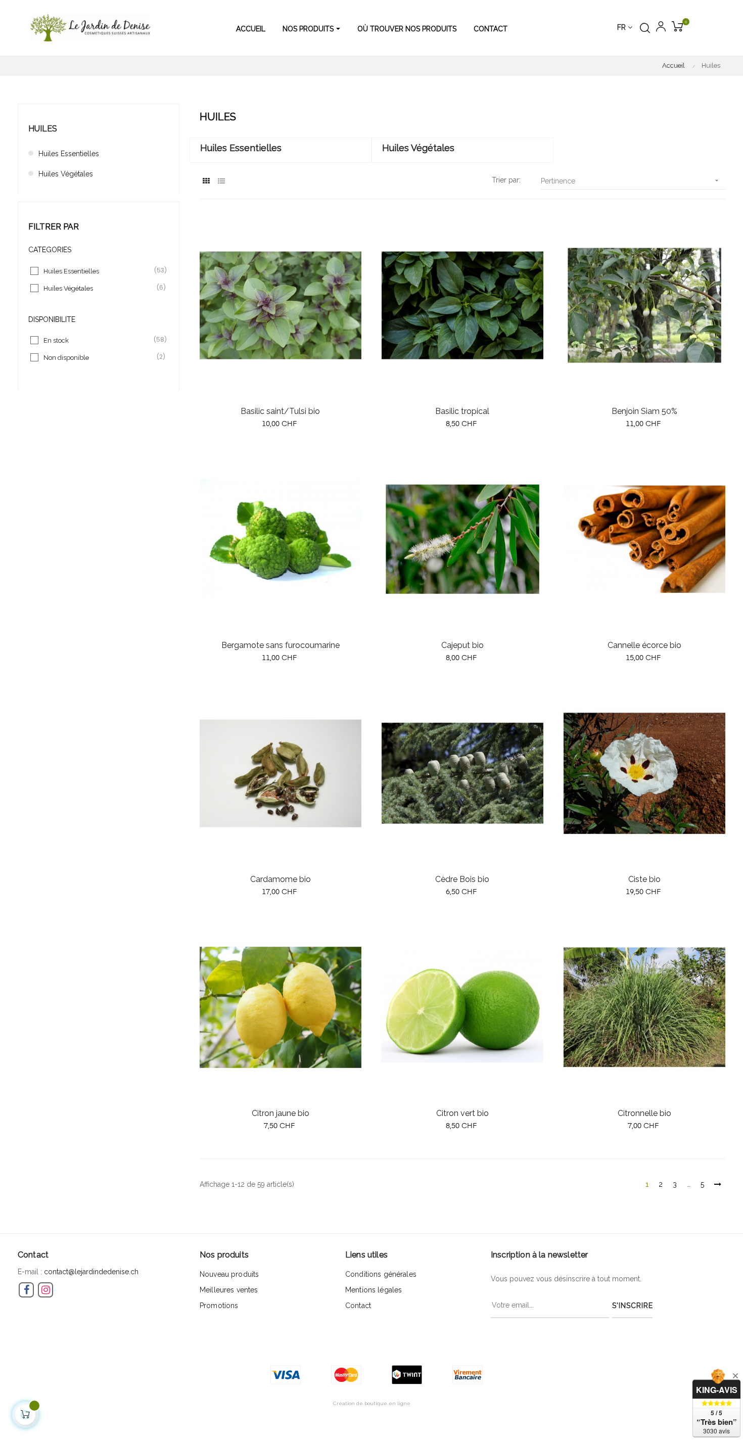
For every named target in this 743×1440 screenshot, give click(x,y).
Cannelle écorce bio (644, 645)
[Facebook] (26, 1289)
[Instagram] (45, 1289)
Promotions (219, 1306)
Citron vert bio (462, 1113)
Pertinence (631, 180)
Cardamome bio (280, 879)
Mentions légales (373, 1290)
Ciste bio (644, 879)
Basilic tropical (462, 411)
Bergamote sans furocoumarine (280, 645)
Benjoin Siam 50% (644, 411)
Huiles (42, 128)
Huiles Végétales (65, 174)
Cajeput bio (462, 645)
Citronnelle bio (644, 1113)
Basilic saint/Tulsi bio (280, 411)
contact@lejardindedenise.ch (91, 1272)
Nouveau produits (229, 1274)
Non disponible (99, 357)
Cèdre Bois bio (462, 879)
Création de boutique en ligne (371, 1403)
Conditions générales (380, 1274)
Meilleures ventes (229, 1290)
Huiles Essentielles (68, 154)
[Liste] (221, 181)
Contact (358, 1306)
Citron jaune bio (280, 1113)
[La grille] (206, 181)
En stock (99, 340)
